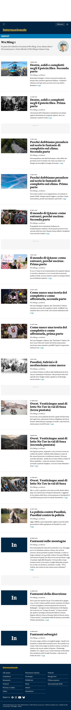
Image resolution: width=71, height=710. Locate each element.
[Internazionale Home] (11, 667)
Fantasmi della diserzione (48, 594)
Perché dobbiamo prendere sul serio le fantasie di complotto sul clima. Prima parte (49, 182)
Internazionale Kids (55, 684)
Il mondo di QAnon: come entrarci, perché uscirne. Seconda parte (48, 216)
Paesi (27, 684)
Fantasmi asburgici (43, 634)
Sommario (7, 680)
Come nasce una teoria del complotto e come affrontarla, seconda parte (48, 296)
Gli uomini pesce (8, 49)
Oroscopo (29, 676)
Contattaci (7, 676)
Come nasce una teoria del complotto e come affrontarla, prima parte (48, 330)
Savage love (52, 676)
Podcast (51, 673)
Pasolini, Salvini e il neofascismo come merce (48, 364)
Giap (47, 49)
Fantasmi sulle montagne (48, 541)
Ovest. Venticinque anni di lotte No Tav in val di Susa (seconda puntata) (48, 441)
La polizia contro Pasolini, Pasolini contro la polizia (48, 514)
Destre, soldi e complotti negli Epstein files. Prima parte (47, 103)
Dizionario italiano (32, 673)
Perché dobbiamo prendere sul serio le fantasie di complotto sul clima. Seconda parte (49, 147)
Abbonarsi (60, 24)
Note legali (14, 706)
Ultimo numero (53, 680)
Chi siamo (6, 673)
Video (5, 691)
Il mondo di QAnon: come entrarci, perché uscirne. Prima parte (48, 261)
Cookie (19, 706)
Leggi (39, 85)
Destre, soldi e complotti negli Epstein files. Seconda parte (49, 68)
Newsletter (29, 691)
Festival (6, 684)
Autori (5, 36)
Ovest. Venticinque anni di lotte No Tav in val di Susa (48, 482)
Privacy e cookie (9, 688)
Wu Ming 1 (34, 75)
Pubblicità (29, 680)
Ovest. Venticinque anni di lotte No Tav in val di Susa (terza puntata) (48, 407)
